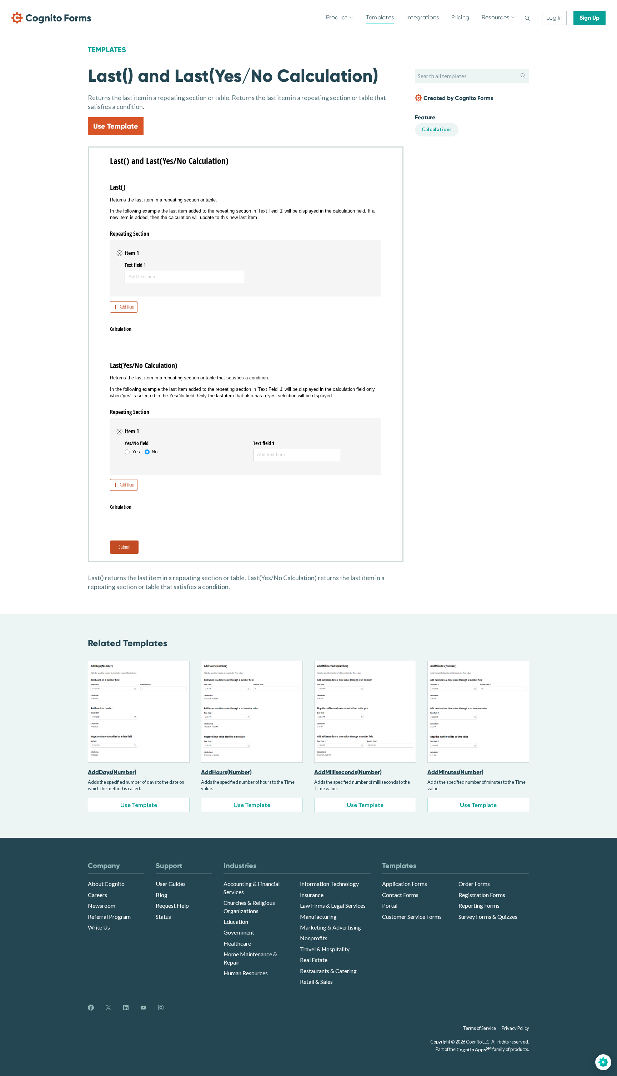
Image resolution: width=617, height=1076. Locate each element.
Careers (97, 894)
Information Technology (329, 883)
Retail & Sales (316, 981)
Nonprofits (313, 938)
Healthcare (237, 943)
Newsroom (101, 905)
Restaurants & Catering (328, 970)
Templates (107, 49)
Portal (389, 905)
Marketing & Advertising (330, 927)
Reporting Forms (479, 905)
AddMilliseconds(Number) (348, 772)
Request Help (172, 905)
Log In (554, 17)
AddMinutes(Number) (455, 772)
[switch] (528, 17)
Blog (161, 894)
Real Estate (313, 959)
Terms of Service (479, 1028)
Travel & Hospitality (325, 949)
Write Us (99, 927)
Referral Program (109, 916)
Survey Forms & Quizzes (487, 916)
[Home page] (51, 18)
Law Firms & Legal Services (333, 905)
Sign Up (590, 17)
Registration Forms (481, 894)
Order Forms (474, 883)
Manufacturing (318, 916)
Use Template (115, 126)
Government (239, 932)
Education (236, 921)
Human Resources (246, 973)
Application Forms (404, 883)
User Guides (171, 883)
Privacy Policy (515, 1028)
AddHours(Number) (226, 772)
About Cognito (106, 883)
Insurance (311, 894)
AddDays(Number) (112, 772)
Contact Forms (400, 894)
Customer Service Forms (412, 916)
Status (163, 916)
